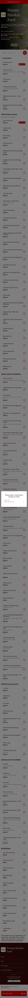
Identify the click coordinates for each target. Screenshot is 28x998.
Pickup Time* (7, 500)
